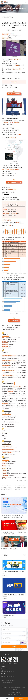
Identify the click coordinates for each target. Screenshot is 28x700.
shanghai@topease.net (9, 671)
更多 (24, 555)
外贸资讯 (11, 17)
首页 (2, 17)
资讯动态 (6, 17)
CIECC (13, 680)
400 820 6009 (7, 669)
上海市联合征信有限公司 (6, 682)
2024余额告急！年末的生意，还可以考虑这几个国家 (20, 487)
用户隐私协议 (14, 689)
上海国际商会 (8, 680)
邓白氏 (2, 680)
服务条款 (14, 691)
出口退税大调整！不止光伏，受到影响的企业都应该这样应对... (6, 487)
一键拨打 (7, 698)
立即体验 (21, 698)
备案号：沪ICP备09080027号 (14, 692)
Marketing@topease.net (9, 676)
